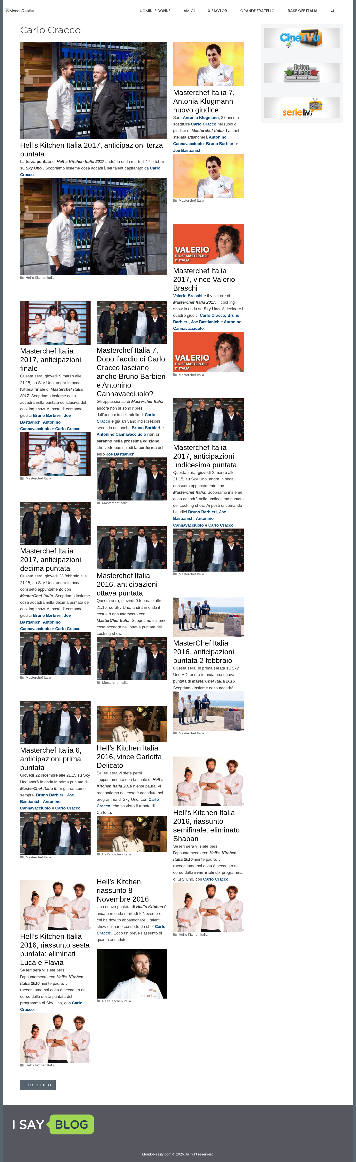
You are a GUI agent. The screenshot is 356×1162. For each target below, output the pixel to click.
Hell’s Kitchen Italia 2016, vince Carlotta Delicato (129, 756)
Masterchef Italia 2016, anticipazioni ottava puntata (127, 584)
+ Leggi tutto (38, 1085)
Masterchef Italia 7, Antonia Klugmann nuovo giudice (204, 101)
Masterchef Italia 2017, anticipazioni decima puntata (50, 559)
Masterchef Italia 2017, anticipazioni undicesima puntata (205, 456)
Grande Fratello (257, 11)
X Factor (217, 11)
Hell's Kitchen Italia (40, 277)
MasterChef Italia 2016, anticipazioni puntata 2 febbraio (203, 651)
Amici (189, 11)
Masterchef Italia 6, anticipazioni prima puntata (51, 759)
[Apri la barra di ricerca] (332, 11)
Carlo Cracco (212, 315)
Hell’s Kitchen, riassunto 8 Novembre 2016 (123, 890)
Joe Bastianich (206, 322)
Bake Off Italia (302, 11)
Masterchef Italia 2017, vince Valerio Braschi (204, 279)
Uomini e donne (155, 11)
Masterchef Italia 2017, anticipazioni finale (50, 359)
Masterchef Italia (191, 200)
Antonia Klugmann (201, 117)
